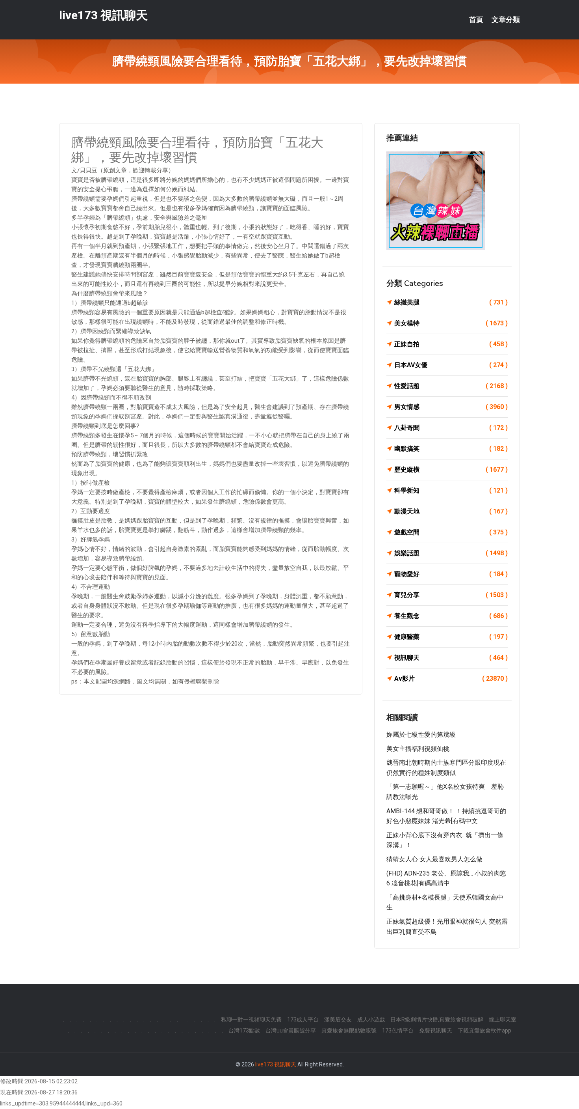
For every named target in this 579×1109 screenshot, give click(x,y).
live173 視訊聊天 (103, 15)
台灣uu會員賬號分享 (290, 1030)
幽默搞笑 (451, 448)
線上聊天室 (502, 1019)
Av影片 (451, 678)
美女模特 (451, 323)
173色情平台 (398, 1030)
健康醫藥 (451, 636)
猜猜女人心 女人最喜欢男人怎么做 (434, 859)
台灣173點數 (244, 1030)
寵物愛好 (451, 574)
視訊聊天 (451, 657)
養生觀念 (451, 616)
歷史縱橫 (451, 469)
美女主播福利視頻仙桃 (417, 748)
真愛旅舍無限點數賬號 (349, 1030)
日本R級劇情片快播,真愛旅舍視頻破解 (436, 1019)
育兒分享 (451, 595)
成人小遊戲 (371, 1019)
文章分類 (506, 20)
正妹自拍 (451, 344)
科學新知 (451, 490)
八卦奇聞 (451, 427)
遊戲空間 (451, 532)
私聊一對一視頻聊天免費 (251, 1019)
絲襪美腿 (451, 302)
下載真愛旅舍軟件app (484, 1030)
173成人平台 (303, 1019)
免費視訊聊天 (435, 1030)
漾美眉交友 (338, 1019)
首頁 (476, 20)
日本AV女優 (451, 365)
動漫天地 (451, 511)
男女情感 (451, 407)
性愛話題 (451, 386)
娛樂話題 (451, 553)
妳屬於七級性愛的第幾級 (421, 734)
